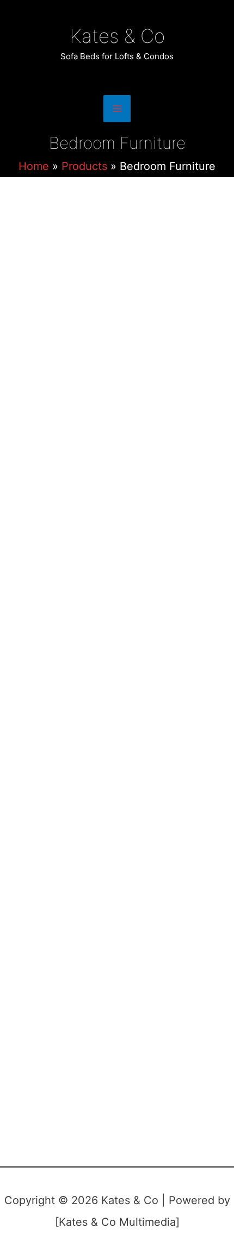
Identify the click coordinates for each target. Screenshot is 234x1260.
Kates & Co (117, 35)
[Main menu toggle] (117, 108)
